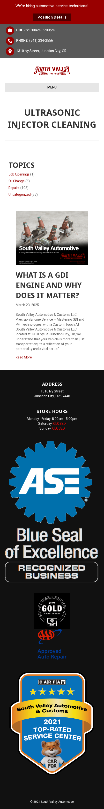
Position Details (52, 17)
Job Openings (19, 174)
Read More (24, 357)
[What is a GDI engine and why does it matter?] (52, 237)
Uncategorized (19, 194)
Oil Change (16, 181)
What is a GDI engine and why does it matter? (49, 285)
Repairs (14, 187)
